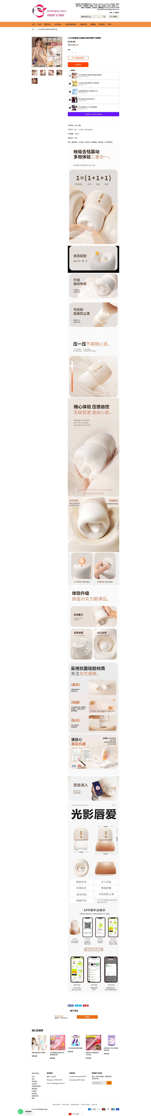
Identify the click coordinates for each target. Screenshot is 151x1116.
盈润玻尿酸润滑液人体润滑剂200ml (88, 91)
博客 (33, 1098)
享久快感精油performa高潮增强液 (87, 107)
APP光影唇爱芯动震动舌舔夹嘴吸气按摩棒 (90, 75)
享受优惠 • (93, 114)
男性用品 (47, 24)
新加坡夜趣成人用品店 (42, 1109)
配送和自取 (35, 1096)
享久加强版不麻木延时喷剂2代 (86, 99)
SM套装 (93, 24)
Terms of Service (85, 1104)
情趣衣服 (83, 24)
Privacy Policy (65, 1104)
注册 (109, 1083)
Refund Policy (56, 1104)
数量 (69, 49)
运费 (77, 45)
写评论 (87, 1017)
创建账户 (117, 12)
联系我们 (102, 24)
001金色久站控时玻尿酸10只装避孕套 (88, 83)
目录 (39, 24)
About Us (94, 1104)
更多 (109, 24)
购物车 (114, 17)
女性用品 (58, 24)
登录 (111, 12)
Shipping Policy (75, 1104)
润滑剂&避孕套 (70, 24)
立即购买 (78, 65)
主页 (33, 24)
